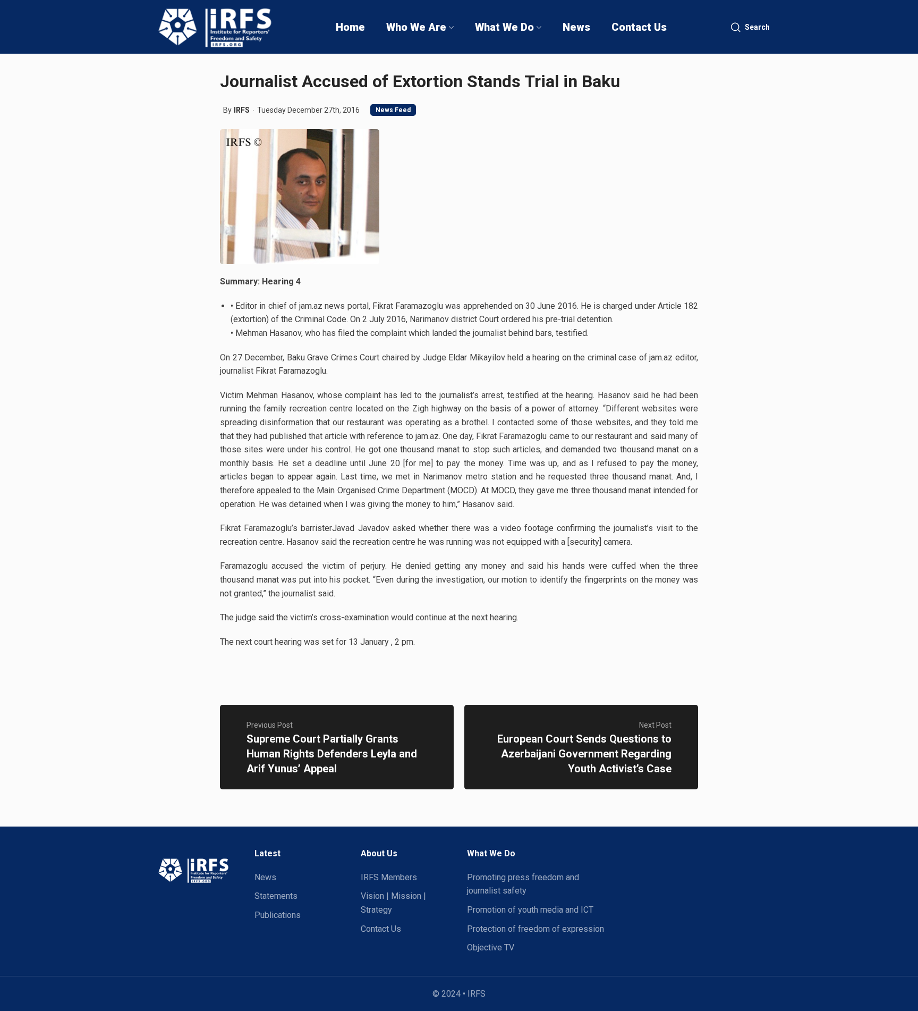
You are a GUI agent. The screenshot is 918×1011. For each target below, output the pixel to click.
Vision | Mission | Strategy (393, 903)
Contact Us (381, 929)
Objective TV (490, 947)
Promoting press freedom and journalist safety (523, 884)
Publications (277, 915)
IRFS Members (389, 877)
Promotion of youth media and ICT (530, 910)
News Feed (393, 110)
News (265, 877)
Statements (276, 896)
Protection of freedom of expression (535, 929)
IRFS (242, 110)
